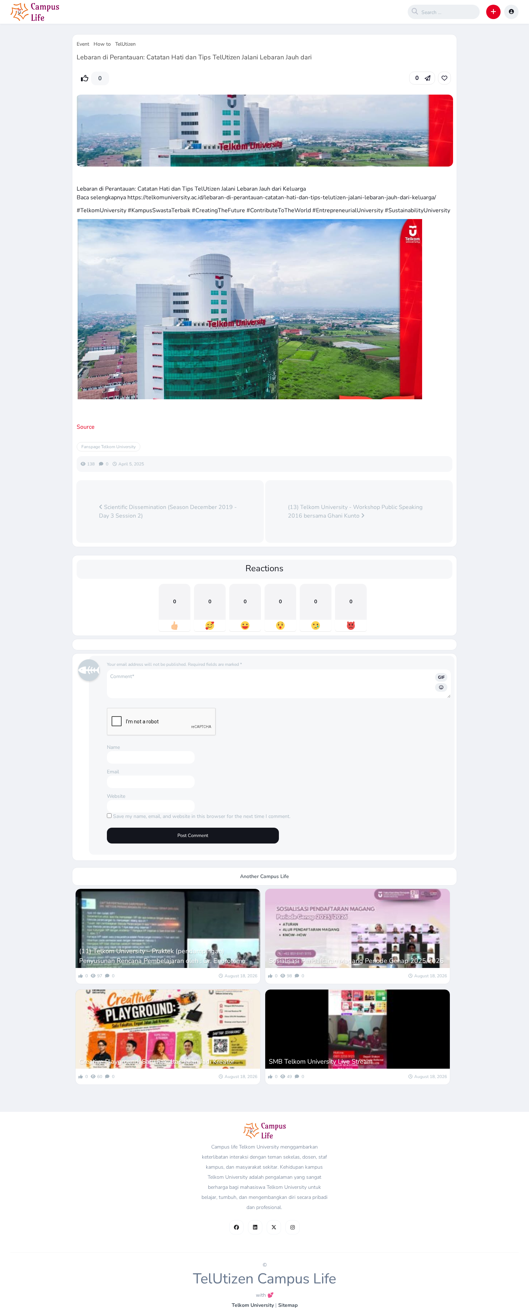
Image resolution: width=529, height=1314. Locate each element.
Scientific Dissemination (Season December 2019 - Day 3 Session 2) (168, 511)
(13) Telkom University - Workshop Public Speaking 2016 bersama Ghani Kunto (355, 511)
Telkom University (253, 1305)
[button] (493, 12)
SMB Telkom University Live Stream (320, 1061)
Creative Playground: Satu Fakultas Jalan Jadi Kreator (156, 1061)
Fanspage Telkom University (108, 447)
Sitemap (288, 1305)
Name (113, 747)
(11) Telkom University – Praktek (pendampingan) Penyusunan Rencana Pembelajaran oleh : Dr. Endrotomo (162, 956)
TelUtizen (125, 44)
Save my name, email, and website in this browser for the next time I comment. (201, 816)
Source (86, 427)
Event (83, 44)
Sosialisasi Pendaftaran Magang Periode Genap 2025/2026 (356, 960)
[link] (444, 78)
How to (102, 44)
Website (116, 796)
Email (113, 771)
